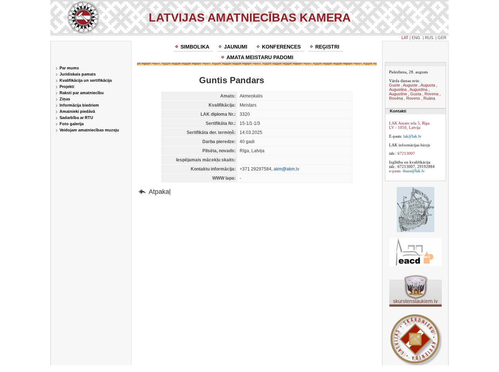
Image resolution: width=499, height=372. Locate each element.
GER (442, 37)
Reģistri (327, 47)
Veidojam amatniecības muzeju (89, 130)
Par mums (69, 68)
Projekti (67, 86)
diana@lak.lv (414, 171)
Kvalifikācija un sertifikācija (86, 80)
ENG (416, 37)
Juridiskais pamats (78, 74)
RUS (429, 37)
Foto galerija (72, 124)
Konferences (281, 47)
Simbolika (194, 47)
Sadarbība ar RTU (76, 117)
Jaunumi (235, 47)
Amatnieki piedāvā (77, 111)
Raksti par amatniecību (82, 93)
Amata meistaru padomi (259, 57)
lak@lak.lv (412, 136)
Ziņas (65, 99)
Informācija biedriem (79, 105)
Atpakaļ (160, 191)
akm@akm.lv (286, 169)
